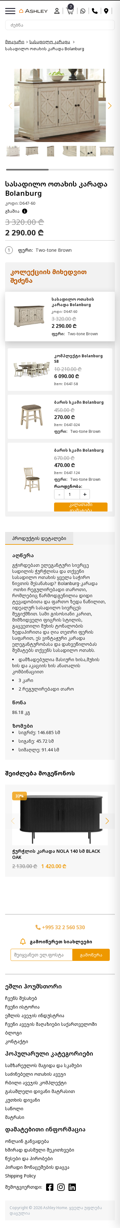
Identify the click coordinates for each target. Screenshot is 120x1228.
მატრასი (14, 1117)
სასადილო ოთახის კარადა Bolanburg (73, 302)
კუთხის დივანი (22, 1100)
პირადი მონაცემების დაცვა (37, 1167)
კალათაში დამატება (80, 507)
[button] (110, 106)
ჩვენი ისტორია (22, 1007)
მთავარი (14, 41)
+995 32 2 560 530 (63, 927)
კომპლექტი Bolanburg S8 (78, 358)
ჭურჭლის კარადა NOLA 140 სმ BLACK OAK (56, 854)
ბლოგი (13, 1033)
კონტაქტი (16, 1041)
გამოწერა (91, 955)
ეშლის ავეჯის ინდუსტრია (34, 1015)
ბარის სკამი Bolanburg (79, 402)
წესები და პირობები (29, 1158)
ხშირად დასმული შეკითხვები (39, 1150)
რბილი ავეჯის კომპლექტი (36, 1083)
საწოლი (14, 1108)
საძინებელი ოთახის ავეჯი (35, 1074)
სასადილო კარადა (49, 41)
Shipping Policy (20, 1176)
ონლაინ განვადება (27, 1141)
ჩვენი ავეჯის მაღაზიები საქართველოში (51, 1024)
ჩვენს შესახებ (21, 998)
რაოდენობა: (68, 486)
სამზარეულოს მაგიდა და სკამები (43, 1065)
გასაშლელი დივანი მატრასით (40, 1091)
